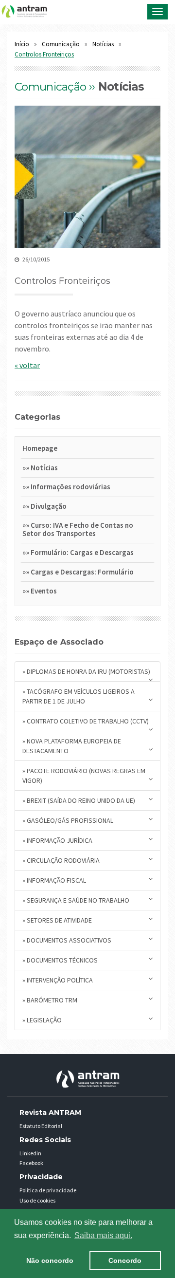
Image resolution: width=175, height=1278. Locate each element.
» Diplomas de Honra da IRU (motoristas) (86, 671)
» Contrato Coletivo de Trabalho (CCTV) (85, 721)
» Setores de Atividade (57, 920)
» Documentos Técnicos (60, 960)
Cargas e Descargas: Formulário (82, 571)
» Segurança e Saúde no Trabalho (75, 900)
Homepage (39, 448)
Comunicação (61, 44)
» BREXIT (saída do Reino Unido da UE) (78, 800)
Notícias (103, 44)
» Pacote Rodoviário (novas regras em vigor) (83, 775)
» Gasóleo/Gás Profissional (67, 820)
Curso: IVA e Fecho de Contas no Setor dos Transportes (77, 529)
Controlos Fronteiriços (44, 54)
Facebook (31, 1163)
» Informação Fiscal (54, 880)
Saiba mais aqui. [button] (103, 1235)
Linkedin (30, 1153)
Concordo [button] (124, 1260)
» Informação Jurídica (57, 840)
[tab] (87, 450)
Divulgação (49, 506)
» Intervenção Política (57, 980)
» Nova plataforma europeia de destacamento (71, 746)
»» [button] (26, 467)
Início (22, 44)
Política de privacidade (47, 1190)
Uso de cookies (37, 1200)
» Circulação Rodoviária (61, 860)
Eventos (44, 590)
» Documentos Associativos (66, 940)
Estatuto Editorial (40, 1126)
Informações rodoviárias (70, 486)
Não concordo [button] (49, 1260)
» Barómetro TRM (49, 1000)
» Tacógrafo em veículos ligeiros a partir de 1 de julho (78, 696)
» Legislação (42, 1020)
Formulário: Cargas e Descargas (82, 552)
